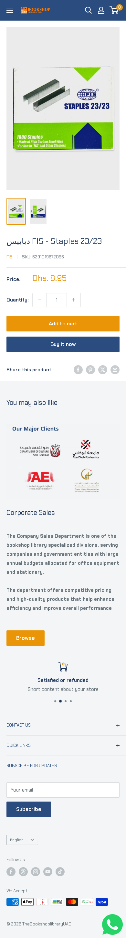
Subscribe (28, 809)
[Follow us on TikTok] (60, 871)
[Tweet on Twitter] (102, 369)
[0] (114, 10)
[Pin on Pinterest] (90, 369)
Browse (25, 638)
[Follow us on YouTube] (47, 871)
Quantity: (17, 300)
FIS (9, 257)
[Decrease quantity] (39, 300)
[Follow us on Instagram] (35, 871)
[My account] (101, 10)
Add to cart (63, 323)
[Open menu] (9, 10)
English (17, 839)
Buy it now (63, 344)
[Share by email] (115, 369)
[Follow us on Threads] (23, 871)
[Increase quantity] (73, 300)
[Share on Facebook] (78, 369)
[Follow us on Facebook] (11, 871)
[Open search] (88, 10)
